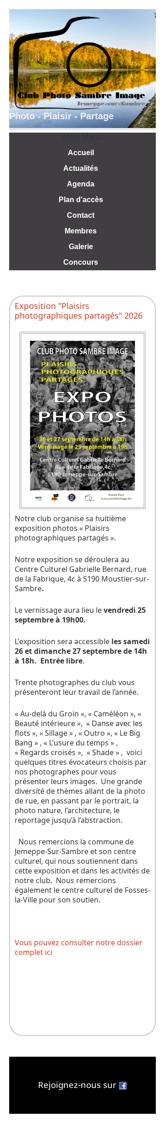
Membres (81, 231)
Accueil (81, 153)
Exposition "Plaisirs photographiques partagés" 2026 (79, 310)
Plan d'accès (81, 200)
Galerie (81, 246)
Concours (80, 262)
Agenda (80, 184)
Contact (80, 215)
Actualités (80, 168)
